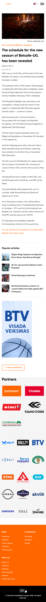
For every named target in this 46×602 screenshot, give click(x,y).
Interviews (5, 536)
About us (5, 562)
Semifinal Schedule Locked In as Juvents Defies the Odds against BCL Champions (27, 289)
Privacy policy (7, 550)
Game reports (7, 543)
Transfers (5, 546)
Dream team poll (8, 579)
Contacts (5, 565)
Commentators (7, 572)
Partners (5, 575)
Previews (5, 540)
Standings (28, 536)
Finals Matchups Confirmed (23, 275)
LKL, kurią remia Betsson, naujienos (17, 45)
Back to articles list (14, 367)
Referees (5, 569)
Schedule (28, 540)
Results (27, 543)
